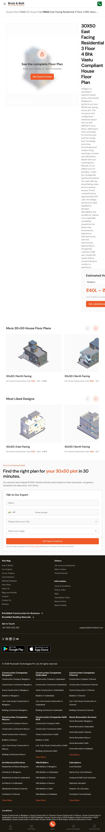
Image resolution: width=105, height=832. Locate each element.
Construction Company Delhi (48, 723)
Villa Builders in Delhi (44, 788)
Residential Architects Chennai (14, 788)
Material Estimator (9, 581)
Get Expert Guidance (52, 541)
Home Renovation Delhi (78, 743)
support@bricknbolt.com (91, 627)
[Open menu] (4, 4)
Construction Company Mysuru (15, 723)
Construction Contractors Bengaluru (17, 684)
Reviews (5, 604)
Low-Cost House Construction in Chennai (82, 703)
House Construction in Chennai (43, 815)
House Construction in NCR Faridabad (28, 817)
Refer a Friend (60, 569)
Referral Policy (60, 601)
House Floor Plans (15, 11)
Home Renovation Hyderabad (81, 726)
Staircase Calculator (77, 783)
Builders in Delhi (42, 740)
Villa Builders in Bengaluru (46, 766)
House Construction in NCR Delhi (25, 819)
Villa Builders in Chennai (45, 777)
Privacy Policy (60, 590)
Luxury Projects (8, 573)
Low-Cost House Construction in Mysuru (15, 747)
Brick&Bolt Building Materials (16, 617)
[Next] (96, 328)
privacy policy (34, 546)
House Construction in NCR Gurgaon (60, 817)
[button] (9, 512)
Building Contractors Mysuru (13, 754)
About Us (5, 588)
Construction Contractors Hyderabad (51, 684)
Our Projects (7, 569)
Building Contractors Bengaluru (15, 710)
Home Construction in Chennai (81, 690)
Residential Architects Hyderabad (16, 777)
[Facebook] (7, 639)
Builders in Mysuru (9, 740)
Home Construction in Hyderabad (50, 690)
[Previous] (88, 328)
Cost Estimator (8, 577)
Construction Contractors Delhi (48, 729)
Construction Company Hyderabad (50, 679)
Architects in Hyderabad (12, 783)
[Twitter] (3, 639)
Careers (5, 596)
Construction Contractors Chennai (83, 684)
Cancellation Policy (62, 597)
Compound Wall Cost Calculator (82, 777)
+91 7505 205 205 (10, 627)
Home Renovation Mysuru (79, 737)
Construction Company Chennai (82, 679)
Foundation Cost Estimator (80, 794)
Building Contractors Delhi (46, 751)
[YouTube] (17, 639)
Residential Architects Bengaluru (15, 766)
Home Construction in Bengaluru (15, 690)
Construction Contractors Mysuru (16, 729)
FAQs (56, 594)
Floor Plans (6, 585)
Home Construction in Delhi (47, 734)
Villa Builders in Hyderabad (47, 772)
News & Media (60, 605)
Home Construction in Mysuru (14, 734)
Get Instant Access (42, 76)
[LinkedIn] (10, 639)
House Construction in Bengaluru (15, 815)
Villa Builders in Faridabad (46, 794)
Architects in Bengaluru (11, 772)
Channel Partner (61, 573)
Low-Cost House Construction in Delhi (51, 745)
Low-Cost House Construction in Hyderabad (49, 703)
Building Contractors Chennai (81, 710)
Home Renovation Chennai (80, 732)
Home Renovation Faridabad (81, 748)
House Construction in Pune (80, 819)
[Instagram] (14, 639)
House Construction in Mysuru (68, 815)
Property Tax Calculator (79, 788)
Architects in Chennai (11, 794)
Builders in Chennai (77, 695)
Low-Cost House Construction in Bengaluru (15, 703)
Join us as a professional (64, 565)
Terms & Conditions (62, 586)
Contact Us (6, 600)
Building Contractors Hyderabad (49, 710)
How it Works (7, 565)
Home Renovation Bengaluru (80, 721)
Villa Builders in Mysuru (45, 783)
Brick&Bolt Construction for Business (21, 613)
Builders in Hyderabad (45, 695)
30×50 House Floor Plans (35, 11)
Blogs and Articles (9, 592)
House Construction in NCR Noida (54, 819)
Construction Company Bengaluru (16, 679)
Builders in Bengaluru (10, 695)
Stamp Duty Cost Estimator (80, 772)
